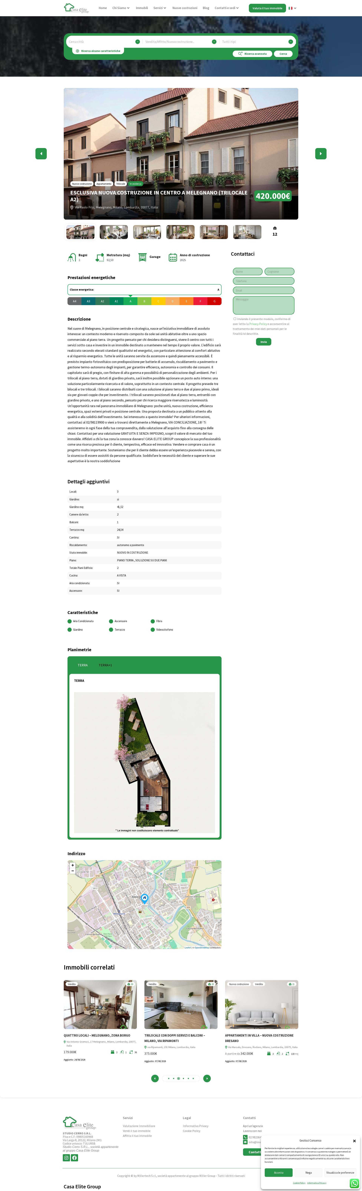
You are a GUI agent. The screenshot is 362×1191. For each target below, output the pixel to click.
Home (103, 8)
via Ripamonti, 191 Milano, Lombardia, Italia (91, 1047)
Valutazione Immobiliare (139, 1126)
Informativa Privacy (316, 1182)
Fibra (159, 621)
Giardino (78, 629)
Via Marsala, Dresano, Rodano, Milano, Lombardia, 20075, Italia (182, 1047)
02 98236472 (256, 1137)
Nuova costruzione (82, 183)
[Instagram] (66, 1157)
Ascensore (121, 621)
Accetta (278, 1172)
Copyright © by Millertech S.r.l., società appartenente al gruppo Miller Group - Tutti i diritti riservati (181, 1176)
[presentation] (155, 1078)
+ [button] (72, 865)
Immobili (142, 8)
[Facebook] (74, 1157)
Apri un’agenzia (253, 1126)
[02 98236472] (245, 1137)
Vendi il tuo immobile (136, 1131)
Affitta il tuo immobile (137, 1136)
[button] (354, 1140)
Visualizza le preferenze (340, 1172)
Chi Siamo (119, 8)
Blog (206, 8)
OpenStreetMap (202, 947)
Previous (41, 153)
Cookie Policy (299, 1182)
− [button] (72, 871)
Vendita (72, 984)
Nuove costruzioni (185, 8)
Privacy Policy (258, 324)
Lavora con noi (252, 1131)
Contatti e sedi (225, 8)
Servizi (158, 8)
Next (321, 153)
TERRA (83, 665)
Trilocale (120, 183)
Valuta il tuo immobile (267, 8)
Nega (308, 1172)
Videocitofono (164, 629)
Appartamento (104, 183)
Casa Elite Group (82, 1186)
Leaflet (188, 947)
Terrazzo (120, 629)
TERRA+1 (105, 665)
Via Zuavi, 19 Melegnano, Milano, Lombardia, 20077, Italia (259, 1047)
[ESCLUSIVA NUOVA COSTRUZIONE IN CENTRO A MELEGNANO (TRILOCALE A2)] (145, 899)
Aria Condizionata (83, 621)
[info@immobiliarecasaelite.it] (245, 1142)
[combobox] (104, 42)
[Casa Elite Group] (76, 8)
